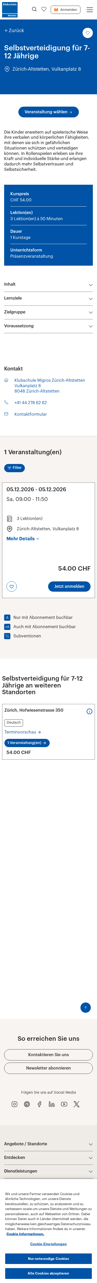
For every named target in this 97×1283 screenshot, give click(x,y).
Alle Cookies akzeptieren (48, 1273)
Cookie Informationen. (25, 1234)
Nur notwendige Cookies (48, 1258)
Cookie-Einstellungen (48, 1244)
